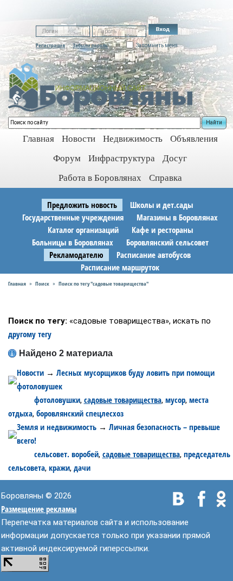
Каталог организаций (83, 229)
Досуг (175, 158)
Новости (78, 139)
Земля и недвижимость (56, 426)
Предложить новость (82, 204)
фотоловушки (57, 399)
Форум (67, 158)
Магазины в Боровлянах (177, 217)
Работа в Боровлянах (100, 178)
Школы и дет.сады (161, 204)
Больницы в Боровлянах (72, 242)
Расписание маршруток (120, 267)
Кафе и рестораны (162, 229)
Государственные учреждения (73, 217)
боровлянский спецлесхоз (80, 413)
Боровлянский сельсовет (167, 242)
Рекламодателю (76, 254)
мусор (175, 399)
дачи (82, 467)
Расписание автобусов (153, 254)
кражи (59, 467)
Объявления (194, 139)
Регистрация (50, 45)
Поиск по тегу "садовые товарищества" (103, 283)
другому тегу (29, 334)
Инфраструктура (121, 158)
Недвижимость (133, 139)
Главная (17, 283)
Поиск (42, 283)
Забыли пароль (90, 45)
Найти (214, 122)
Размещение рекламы (38, 508)
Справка (165, 178)
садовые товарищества (122, 399)
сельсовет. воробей (66, 454)
